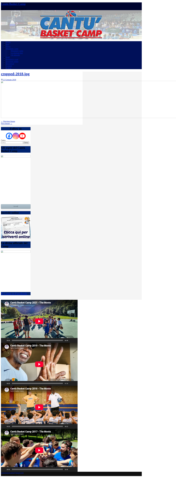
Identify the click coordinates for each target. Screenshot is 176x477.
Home (8, 42)
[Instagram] (15, 136)
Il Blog (8, 68)
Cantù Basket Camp (13, 3)
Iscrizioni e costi (12, 59)
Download (10, 64)
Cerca (3, 140)
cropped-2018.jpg (15, 74)
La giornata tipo (17, 53)
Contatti (9, 66)
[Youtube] (22, 136)
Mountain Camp (12, 49)
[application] (39, 321)
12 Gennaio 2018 (9, 80)
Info (7, 44)
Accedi (15, 206)
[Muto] (70, 340)
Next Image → (6, 124)
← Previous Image (8, 121)
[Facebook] (9, 136)
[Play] (4, 340)
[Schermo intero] (74, 340)
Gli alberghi (15, 55)
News (8, 47)
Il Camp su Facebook (14, 293)
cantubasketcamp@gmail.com (12, 473)
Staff (8, 57)
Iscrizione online (12, 62)
